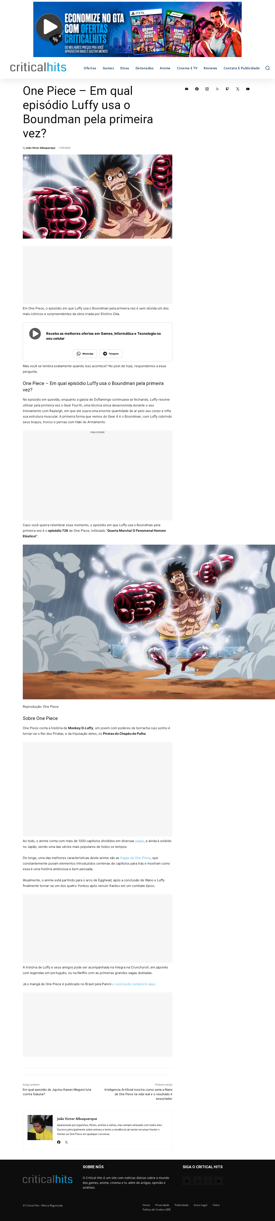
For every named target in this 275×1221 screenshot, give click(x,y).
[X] (66, 1140)
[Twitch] (227, 89)
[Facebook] (58, 1140)
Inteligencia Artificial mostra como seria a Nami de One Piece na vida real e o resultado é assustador (138, 1094)
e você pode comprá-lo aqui (133, 984)
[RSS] (217, 89)
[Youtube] (248, 89)
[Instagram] (207, 89)
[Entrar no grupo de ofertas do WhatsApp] (137, 31)
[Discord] (187, 89)
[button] (267, 67)
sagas (139, 841)
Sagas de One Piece (135, 858)
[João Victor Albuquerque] (40, 1130)
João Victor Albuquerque (40, 147)
